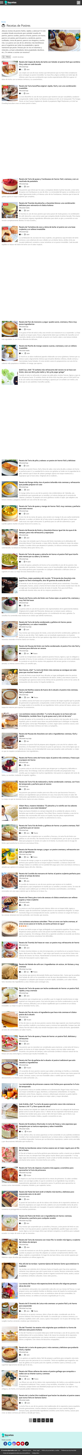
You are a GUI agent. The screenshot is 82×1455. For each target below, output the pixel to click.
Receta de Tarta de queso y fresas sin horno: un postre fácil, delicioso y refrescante (47, 1037)
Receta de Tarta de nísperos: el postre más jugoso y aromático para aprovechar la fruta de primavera (46, 1169)
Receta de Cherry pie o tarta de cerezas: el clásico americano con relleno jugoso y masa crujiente (48, 899)
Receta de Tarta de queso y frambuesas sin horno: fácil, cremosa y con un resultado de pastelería (48, 180)
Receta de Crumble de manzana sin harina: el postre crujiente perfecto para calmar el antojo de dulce (49, 875)
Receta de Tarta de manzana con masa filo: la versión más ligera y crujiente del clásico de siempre (49, 1241)
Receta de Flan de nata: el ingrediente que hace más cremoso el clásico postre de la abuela (48, 1013)
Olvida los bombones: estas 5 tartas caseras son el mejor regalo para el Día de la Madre (49, 1149)
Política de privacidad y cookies (50, 1450)
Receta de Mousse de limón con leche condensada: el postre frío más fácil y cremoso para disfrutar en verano (49, 647)
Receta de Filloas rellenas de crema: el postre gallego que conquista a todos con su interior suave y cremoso (47, 1372)
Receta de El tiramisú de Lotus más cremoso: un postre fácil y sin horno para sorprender (48, 1305)
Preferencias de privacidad (68, 1450)
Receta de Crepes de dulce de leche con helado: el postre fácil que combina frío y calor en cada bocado (49, 63)
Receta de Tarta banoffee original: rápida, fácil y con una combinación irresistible (47, 87)
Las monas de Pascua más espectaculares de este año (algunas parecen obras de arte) (48, 1285)
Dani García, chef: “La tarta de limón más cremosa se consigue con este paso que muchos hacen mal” (47, 671)
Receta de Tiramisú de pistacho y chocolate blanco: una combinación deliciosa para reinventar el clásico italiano (47, 204)
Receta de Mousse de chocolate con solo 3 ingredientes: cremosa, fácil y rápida (48, 735)
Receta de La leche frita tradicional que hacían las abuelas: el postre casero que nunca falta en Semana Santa (49, 1396)
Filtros (7, 56)
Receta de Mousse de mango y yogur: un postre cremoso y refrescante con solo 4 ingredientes (49, 851)
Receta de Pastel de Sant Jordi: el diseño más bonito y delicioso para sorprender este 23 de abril (46, 1193)
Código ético (35, 1453)
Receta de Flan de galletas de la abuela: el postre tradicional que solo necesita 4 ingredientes (47, 1061)
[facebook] (5, 1443)
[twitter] (10, 1443)
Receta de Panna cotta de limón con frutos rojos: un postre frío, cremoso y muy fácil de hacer (49, 599)
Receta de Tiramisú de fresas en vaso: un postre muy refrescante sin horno (49, 943)
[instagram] (14, 1443)
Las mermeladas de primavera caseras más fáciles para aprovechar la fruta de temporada (49, 1085)
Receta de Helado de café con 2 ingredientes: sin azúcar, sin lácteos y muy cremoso (49, 965)
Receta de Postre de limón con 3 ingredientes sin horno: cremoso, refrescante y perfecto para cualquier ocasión (45, 1217)
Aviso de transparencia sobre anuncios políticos (16, 1453)
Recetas (3, 22)
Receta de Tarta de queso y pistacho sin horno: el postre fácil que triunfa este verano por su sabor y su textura (48, 555)
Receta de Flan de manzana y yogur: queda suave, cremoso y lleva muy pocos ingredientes (48, 323)
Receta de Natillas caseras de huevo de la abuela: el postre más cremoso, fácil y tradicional (48, 691)
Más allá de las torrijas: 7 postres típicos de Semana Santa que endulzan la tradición (49, 1265)
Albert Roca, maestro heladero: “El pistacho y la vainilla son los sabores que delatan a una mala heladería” (48, 807)
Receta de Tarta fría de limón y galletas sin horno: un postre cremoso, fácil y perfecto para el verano (49, 827)
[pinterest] (22, 1443)
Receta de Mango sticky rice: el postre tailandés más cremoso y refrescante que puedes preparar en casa (49, 483)
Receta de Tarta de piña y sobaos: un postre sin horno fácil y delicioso (47, 461)
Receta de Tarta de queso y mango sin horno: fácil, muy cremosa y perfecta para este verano (49, 507)
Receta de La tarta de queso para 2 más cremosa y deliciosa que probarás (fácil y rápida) (48, 1348)
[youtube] (18, 1443)
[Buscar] (79, 2)
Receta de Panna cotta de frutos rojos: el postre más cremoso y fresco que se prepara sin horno (49, 759)
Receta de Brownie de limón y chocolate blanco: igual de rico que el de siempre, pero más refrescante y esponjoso (47, 531)
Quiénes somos (26, 1450)
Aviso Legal (36, 1450)
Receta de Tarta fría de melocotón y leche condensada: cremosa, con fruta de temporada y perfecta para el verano (49, 783)
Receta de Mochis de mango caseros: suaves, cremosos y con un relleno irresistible (48, 347)
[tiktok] (27, 1443)
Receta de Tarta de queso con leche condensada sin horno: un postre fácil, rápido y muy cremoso (49, 989)
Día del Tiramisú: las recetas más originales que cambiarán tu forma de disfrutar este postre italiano (47, 1329)
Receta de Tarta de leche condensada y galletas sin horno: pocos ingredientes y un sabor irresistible (45, 623)
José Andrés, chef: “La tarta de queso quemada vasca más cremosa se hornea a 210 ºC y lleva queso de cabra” (47, 1105)
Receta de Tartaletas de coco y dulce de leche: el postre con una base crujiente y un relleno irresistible (47, 228)
